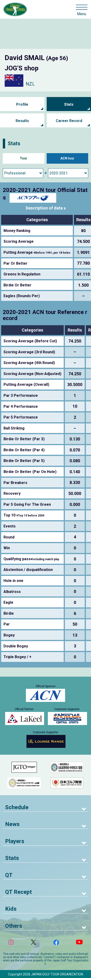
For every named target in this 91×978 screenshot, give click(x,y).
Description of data (44, 208)
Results (22, 121)
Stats (69, 104)
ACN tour (67, 158)
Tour (23, 158)
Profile (22, 104)
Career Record (69, 121)
